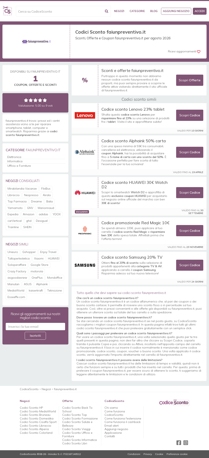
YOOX (57, 214)
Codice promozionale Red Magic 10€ (135, 222)
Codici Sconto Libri (74, 443)
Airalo (47, 195)
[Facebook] (178, 442)
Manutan (13, 284)
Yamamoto (15, 208)
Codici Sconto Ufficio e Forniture (77, 434)
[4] (40, 100)
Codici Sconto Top (74, 415)
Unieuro (13, 252)
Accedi (200, 11)
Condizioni (134, 454)
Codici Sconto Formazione (80, 418)
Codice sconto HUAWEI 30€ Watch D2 (134, 184)
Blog (154, 11)
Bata (49, 201)
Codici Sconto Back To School (77, 409)
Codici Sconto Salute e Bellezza (77, 423)
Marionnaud (46, 208)
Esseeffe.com (16, 297)
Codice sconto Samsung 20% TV (131, 257)
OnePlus (37, 277)
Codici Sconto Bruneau (35, 415)
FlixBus (45, 188)
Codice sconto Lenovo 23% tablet (133, 109)
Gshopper (29, 252)
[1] (26, 100)
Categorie (137, 11)
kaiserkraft (36, 290)
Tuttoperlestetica (19, 258)
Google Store (39, 265)
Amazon (28, 214)
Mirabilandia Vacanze (22, 188)
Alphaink (42, 284)
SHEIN (27, 227)
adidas (43, 214)
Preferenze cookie (177, 454)
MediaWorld (16, 290)
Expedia (13, 214)
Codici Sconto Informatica (79, 440)
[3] (35, 100)
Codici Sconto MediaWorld (38, 411)
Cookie (159, 454)
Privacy (147, 454)
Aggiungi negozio (176, 11)
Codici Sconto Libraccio (35, 425)
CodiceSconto (29, 389)
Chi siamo (111, 407)
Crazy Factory (17, 271)
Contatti (109, 436)
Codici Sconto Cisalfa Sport (38, 422)
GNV (30, 208)
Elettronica (14, 157)
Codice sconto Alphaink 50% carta (133, 140)
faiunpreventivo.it (65, 389)
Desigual (42, 221)
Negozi (119, 11)
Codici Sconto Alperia (34, 429)
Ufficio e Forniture (19, 166)
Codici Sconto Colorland (36, 433)
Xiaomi (38, 258)
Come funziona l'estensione (122, 418)
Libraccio (14, 195)
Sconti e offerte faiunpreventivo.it (132, 70)
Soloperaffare (17, 265)
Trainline (13, 227)
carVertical (15, 221)
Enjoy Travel (48, 252)
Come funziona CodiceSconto (114, 413)
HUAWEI (53, 258)
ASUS (28, 284)
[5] (45, 100)
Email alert (111, 425)
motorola (37, 271)
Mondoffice (54, 277)
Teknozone (54, 290)
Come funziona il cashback (122, 422)
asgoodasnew (17, 277)
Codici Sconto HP (31, 407)
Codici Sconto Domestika (36, 418)
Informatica (14, 161)
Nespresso (31, 195)
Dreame (36, 201)
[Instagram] (185, 442)
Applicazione (113, 433)
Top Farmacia (17, 201)
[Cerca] (106, 11)
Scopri (189, 80)
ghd (28, 221)
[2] (31, 100)
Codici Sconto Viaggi (76, 429)
